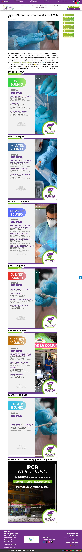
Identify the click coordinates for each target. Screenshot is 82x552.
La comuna (27, 5)
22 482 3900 (74, 545)
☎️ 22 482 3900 (5, 1)
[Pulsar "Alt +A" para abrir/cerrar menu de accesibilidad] (80, 277)
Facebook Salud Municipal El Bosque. (22, 62)
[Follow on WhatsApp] (78, 3)
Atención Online (74, 6)
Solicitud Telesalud (74, 9)
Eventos (59, 5)
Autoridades (35, 5)
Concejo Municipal (52, 5)
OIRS (46, 7)
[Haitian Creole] (79, 550)
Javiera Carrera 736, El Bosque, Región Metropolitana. (10, 539)
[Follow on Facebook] (73, 1)
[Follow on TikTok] (79, 1)
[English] (77, 550)
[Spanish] (80, 550)
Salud (15, 19)
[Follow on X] (75, 1)
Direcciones (42, 5)
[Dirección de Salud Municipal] (68, 34)
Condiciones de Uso (9, 547)
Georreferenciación (39, 7)
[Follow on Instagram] (77, 1)
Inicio (22, 5)
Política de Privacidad (10, 544)
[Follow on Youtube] (76, 3)
